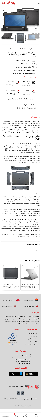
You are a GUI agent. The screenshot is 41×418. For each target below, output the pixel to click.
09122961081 (12, 386)
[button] (38, 20)
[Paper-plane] (18, 393)
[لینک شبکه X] (24, 108)
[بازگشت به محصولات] (8, 49)
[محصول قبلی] (10, 49)
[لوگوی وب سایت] (8, 3)
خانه (35, 49)
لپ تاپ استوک (28, 49)
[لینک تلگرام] (17, 108)
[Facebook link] (27, 108)
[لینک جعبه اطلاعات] (28, 84)
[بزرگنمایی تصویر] (36, 28)
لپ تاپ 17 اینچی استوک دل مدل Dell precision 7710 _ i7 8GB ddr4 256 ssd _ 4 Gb (11, 286)
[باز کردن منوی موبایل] (39, 3)
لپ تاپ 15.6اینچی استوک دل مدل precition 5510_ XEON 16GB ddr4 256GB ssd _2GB (30, 286)
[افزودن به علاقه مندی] (22, 266)
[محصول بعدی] (6, 49)
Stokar (11, 399)
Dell (20, 49)
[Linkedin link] (20, 108)
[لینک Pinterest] (22, 108)
